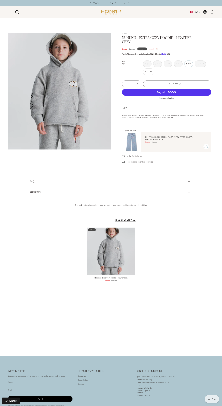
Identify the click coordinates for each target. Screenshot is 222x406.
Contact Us (82, 376)
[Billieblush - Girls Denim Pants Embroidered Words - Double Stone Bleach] (131, 142)
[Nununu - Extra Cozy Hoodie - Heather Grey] (111, 251)
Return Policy (83, 380)
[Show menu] (10, 12)
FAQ (32, 181)
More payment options (166, 98)
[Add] (206, 146)
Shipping (35, 192)
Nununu (124, 34)
